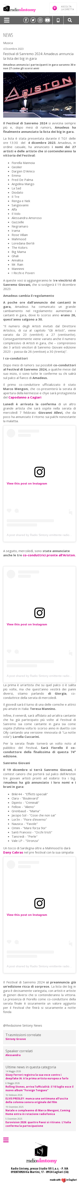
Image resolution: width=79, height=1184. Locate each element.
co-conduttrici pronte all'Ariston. (49, 555)
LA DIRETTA (67, 8)
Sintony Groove (15, 1039)
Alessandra (13, 1055)
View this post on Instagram (27, 483)
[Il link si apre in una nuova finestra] (26, 20)
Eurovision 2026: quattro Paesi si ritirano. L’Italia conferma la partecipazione (38, 1124)
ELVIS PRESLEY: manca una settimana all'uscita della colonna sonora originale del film (36, 1100)
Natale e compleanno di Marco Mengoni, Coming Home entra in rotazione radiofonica (37, 1112)
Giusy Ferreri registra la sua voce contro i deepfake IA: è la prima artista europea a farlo (36, 1076)
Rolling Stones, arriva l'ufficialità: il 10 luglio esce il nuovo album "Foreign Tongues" (39, 1088)
